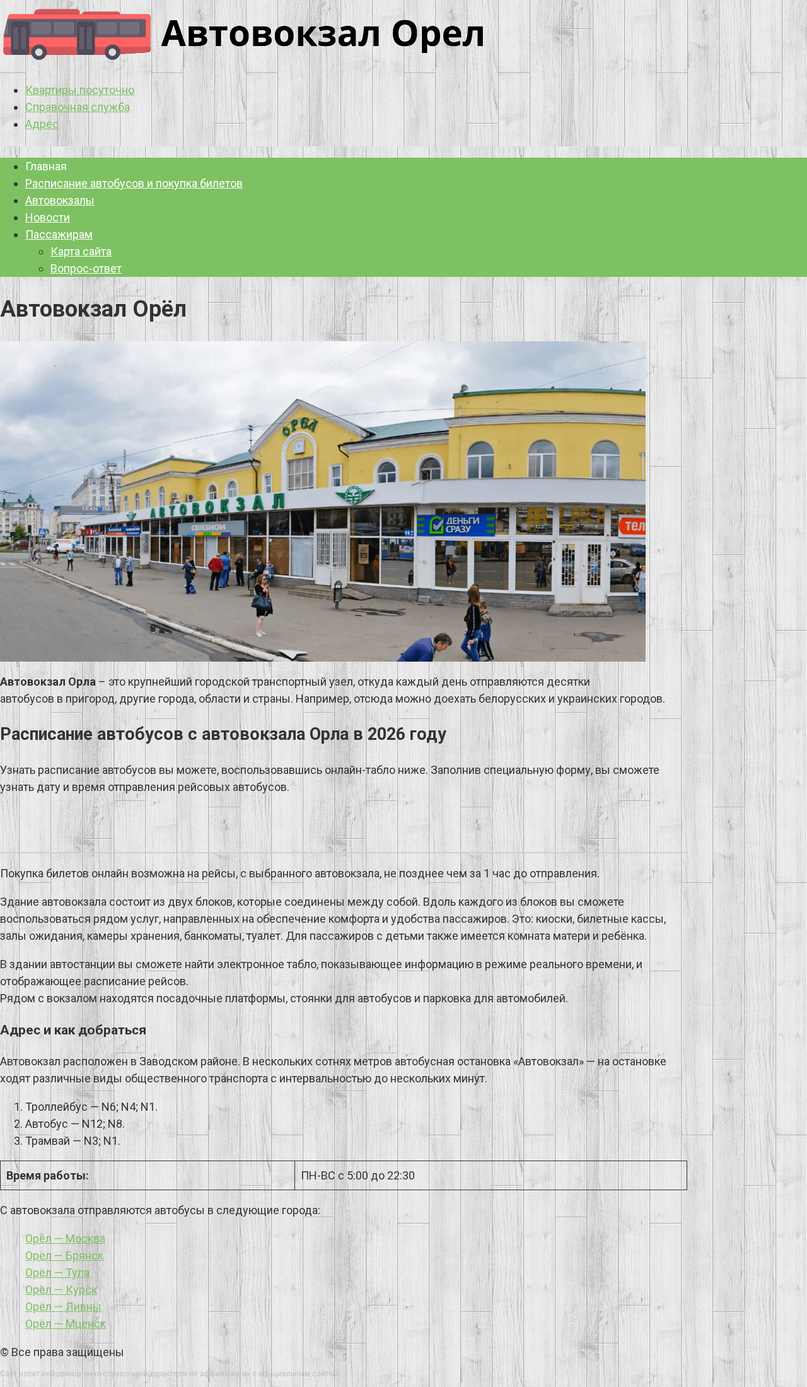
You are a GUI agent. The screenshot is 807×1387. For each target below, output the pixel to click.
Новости (47, 217)
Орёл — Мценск (65, 1323)
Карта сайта (81, 251)
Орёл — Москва (65, 1238)
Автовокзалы (60, 200)
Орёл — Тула (57, 1272)
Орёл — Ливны (63, 1306)
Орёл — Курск (61, 1289)
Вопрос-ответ (86, 268)
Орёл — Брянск (64, 1255)
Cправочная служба (77, 107)
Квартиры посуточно (79, 90)
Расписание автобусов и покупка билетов (134, 183)
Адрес (42, 124)
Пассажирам (59, 234)
